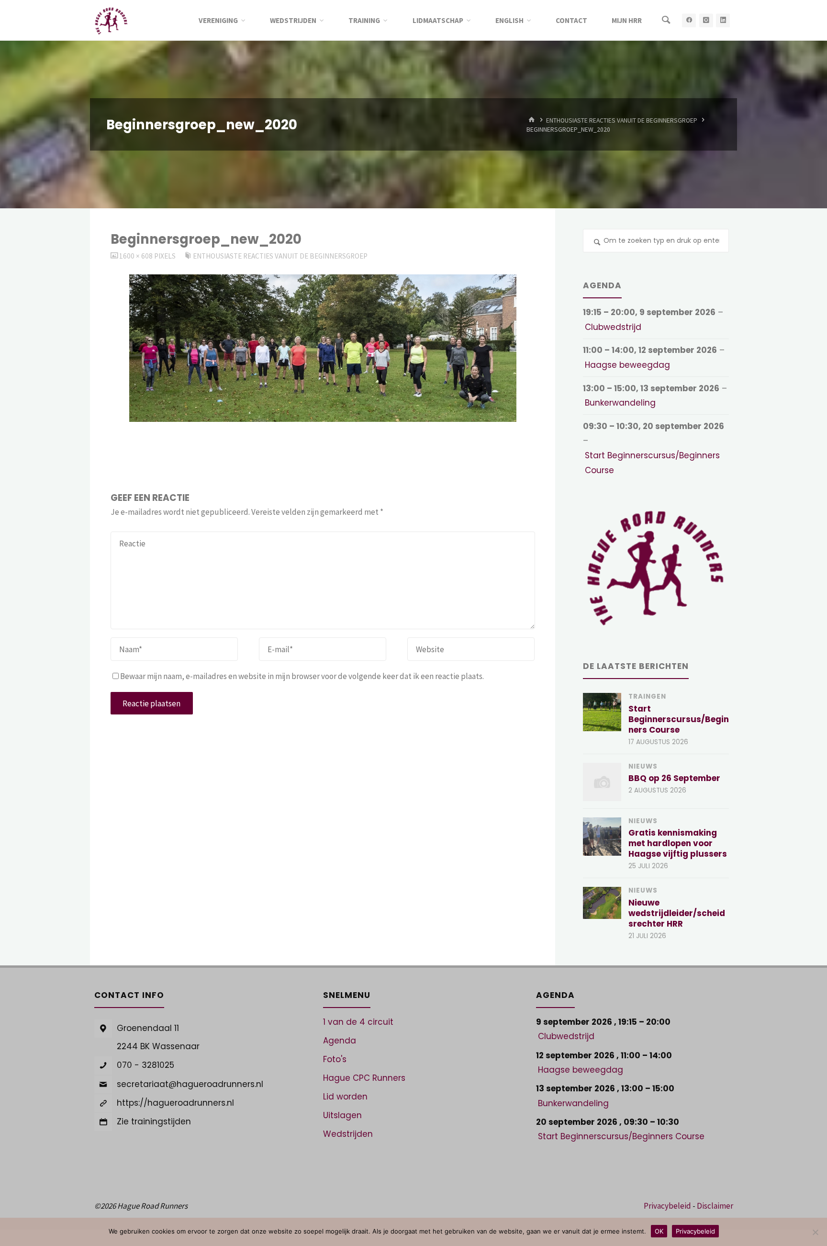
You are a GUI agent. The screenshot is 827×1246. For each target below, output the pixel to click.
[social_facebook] (689, 20)
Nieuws (643, 766)
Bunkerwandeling (620, 402)
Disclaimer (715, 1206)
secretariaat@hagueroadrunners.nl (190, 1084)
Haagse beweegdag (627, 365)
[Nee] (815, 1232)
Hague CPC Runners (364, 1078)
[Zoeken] (666, 20)
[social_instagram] (706, 20)
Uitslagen (342, 1115)
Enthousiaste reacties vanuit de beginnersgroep (621, 120)
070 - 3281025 (145, 1065)
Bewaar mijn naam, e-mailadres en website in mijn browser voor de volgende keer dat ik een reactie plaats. (302, 676)
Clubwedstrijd (613, 327)
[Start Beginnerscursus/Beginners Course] (602, 712)
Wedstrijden (348, 1134)
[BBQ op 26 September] (602, 782)
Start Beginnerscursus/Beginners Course (652, 463)
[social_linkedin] (723, 20)
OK (659, 1231)
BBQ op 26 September (674, 778)
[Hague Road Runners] (111, 20)
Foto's (334, 1059)
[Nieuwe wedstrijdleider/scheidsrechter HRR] (602, 902)
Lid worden (345, 1096)
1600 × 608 (136, 256)
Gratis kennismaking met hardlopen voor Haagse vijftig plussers (677, 843)
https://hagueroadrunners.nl (175, 1103)
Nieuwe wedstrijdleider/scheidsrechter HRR (676, 913)
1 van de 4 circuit (358, 1022)
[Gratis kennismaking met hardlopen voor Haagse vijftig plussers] (602, 836)
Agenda (339, 1040)
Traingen (647, 696)
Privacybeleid (667, 1206)
